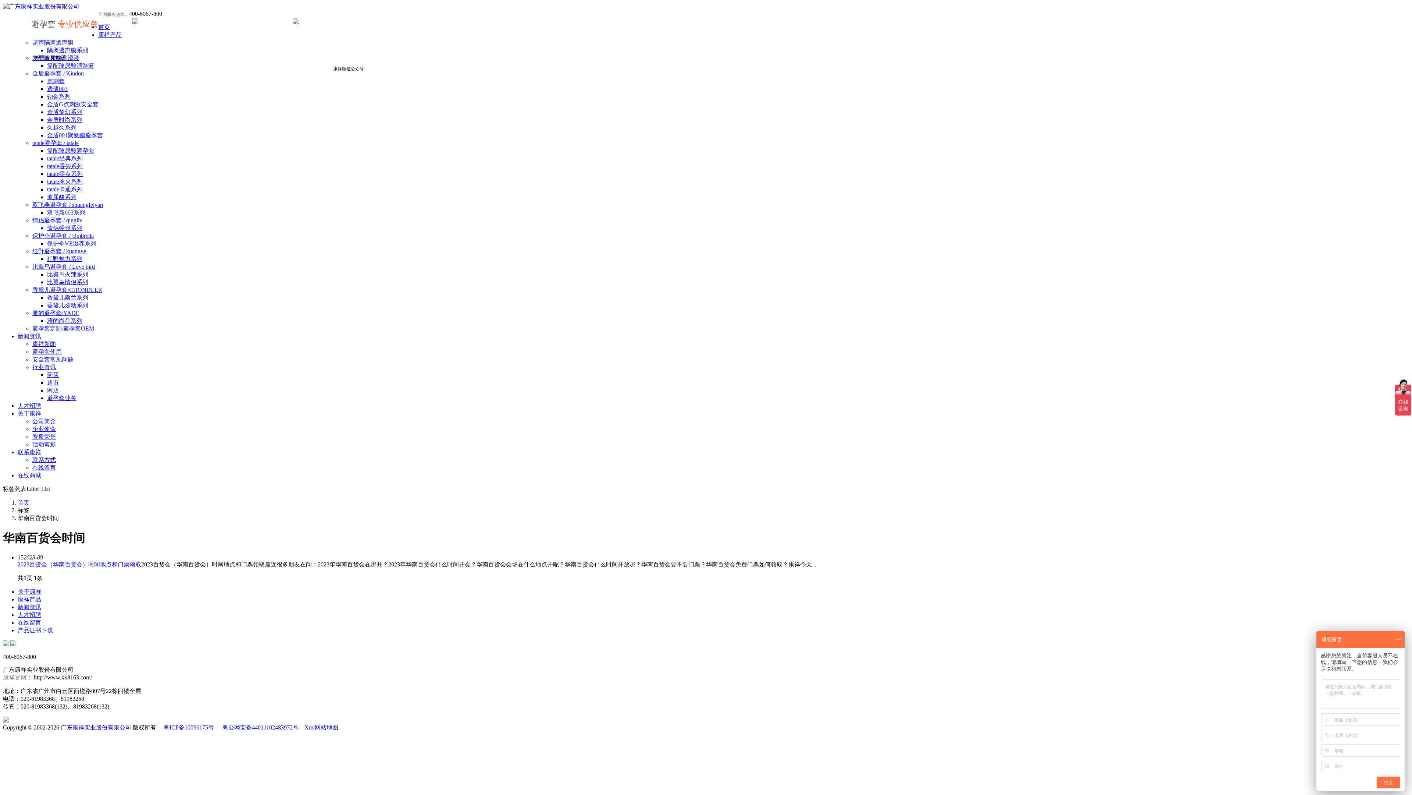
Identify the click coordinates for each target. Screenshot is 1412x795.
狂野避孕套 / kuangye (59, 251)
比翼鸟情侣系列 (67, 282)
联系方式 (44, 460)
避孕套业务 (61, 398)
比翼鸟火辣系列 (67, 274)
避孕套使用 (47, 352)
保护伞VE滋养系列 (71, 243)
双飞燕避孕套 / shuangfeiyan (67, 205)
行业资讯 (44, 367)
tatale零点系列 (65, 174)
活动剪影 (44, 444)
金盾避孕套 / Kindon (58, 73)
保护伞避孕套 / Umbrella (63, 236)
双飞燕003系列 (66, 212)
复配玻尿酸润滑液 (70, 66)
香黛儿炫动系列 (67, 305)
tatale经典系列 (65, 158)
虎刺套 (56, 81)
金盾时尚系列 (64, 120)
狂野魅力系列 (64, 259)
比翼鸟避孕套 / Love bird (63, 267)
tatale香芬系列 (65, 166)
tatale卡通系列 (65, 189)
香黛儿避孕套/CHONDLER (67, 290)
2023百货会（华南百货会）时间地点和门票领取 (79, 564)
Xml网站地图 (321, 727)
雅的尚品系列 (64, 321)
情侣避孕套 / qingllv (57, 220)
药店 (53, 375)
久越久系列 (61, 127)
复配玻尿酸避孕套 (70, 151)
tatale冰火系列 (65, 182)
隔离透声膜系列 (67, 50)
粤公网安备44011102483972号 (260, 727)
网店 (53, 390)
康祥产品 (110, 35)
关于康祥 (29, 413)
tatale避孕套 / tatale (55, 143)
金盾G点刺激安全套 (73, 104)
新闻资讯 (29, 336)
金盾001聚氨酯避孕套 (75, 135)
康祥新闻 (44, 344)
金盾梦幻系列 (64, 112)
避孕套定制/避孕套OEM (63, 328)
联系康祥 (29, 452)
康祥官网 (14, 677)
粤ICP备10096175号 (189, 727)
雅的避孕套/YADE (55, 313)
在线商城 (29, 475)
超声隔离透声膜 (53, 42)
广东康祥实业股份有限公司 (96, 727)
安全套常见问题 (53, 359)
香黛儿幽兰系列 (67, 297)
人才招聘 (29, 406)
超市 (53, 382)
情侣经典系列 (64, 228)
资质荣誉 (44, 437)
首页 (104, 27)
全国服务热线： (113, 14)
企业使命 (44, 429)
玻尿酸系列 (61, 197)
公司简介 (44, 421)
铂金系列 (59, 96)
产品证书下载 (35, 630)
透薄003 (57, 89)
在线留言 (44, 467)
